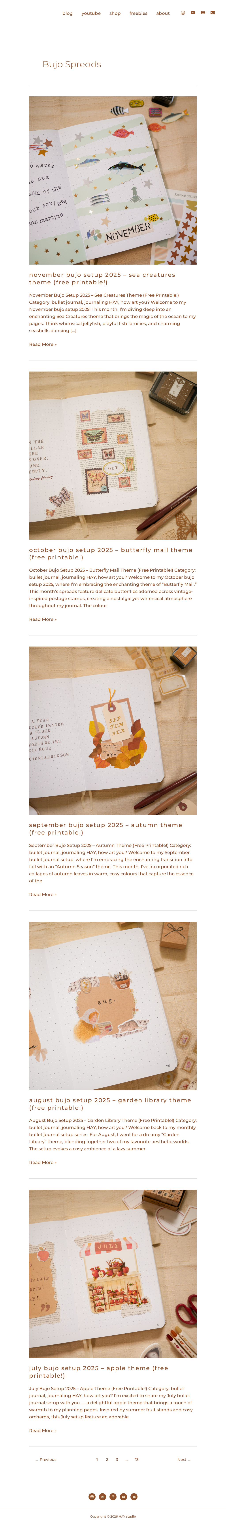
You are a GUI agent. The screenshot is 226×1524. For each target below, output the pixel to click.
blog (67, 13)
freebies (138, 13)
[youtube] (195, 12)
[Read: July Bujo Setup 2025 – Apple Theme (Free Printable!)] (113, 1273)
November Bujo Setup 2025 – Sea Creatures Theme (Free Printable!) (102, 278)
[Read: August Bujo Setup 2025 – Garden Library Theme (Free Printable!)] (113, 1005)
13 (137, 1459)
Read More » (43, 344)
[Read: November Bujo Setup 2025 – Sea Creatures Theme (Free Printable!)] (113, 180)
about (163, 13)
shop (115, 13)
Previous (45, 1459)
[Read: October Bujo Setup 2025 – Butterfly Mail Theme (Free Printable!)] (113, 455)
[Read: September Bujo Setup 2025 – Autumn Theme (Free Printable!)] (113, 730)
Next (184, 1459)
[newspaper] (205, 12)
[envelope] (214, 12)
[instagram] (185, 12)
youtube (91, 13)
